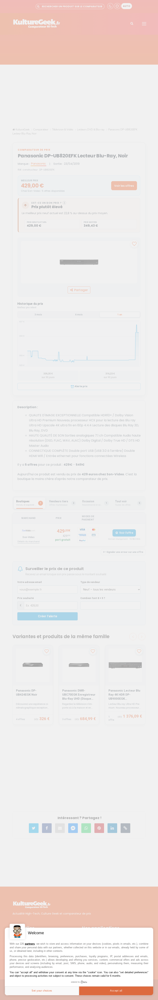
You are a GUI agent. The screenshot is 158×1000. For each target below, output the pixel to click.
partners (30, 943)
